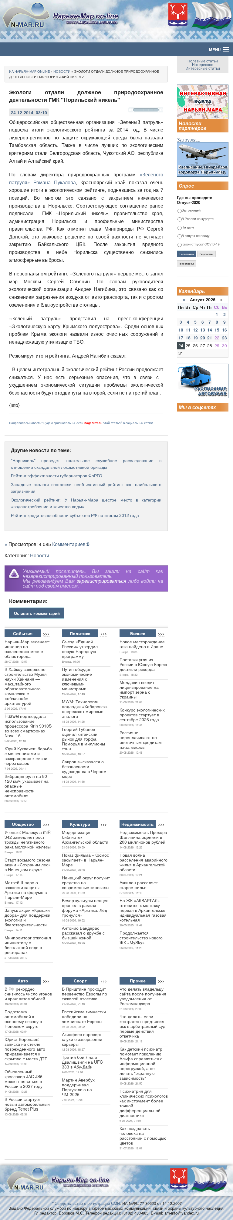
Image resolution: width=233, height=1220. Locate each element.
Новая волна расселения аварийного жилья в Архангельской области (143, 862)
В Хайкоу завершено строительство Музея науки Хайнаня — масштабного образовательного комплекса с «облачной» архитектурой (26, 686)
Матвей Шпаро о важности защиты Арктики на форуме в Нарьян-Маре (26, 889)
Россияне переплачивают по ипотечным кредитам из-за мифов (141, 739)
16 (224, 330)
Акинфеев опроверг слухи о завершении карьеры (82, 1039)
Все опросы (187, 263)
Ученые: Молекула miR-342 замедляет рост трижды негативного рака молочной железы (28, 839)
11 (188, 330)
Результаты (206, 254)
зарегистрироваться (101, 580)
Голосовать (187, 254)
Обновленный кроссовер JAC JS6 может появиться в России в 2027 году (23, 1078)
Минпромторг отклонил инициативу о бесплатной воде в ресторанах (28, 945)
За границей (191, 210)
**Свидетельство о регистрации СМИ (86, 1203)
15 (216, 330)
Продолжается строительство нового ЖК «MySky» (141, 937)
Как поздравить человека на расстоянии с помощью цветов (143, 1135)
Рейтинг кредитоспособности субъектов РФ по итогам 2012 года (75, 515)
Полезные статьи (202, 60)
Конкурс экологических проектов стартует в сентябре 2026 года (142, 714)
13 (202, 330)
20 (202, 338)
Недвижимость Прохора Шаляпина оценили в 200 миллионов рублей (143, 837)
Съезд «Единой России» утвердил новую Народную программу (80, 648)
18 (188, 338)
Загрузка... (188, 139)
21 (209, 338)
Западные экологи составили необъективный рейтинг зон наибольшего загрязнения (86, 487)
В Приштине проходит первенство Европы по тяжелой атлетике (84, 994)
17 (180, 338)
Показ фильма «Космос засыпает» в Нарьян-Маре (85, 860)
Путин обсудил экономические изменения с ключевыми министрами (77, 679)
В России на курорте (198, 219)
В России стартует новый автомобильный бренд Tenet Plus (27, 1104)
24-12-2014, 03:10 (29, 112)
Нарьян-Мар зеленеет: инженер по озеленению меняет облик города (27, 648)
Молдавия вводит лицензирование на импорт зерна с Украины (139, 689)
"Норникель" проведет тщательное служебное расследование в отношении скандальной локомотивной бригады (86, 463)
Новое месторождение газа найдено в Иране (142, 643)
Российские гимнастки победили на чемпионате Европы (84, 1016)
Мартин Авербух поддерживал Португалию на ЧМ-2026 (78, 1087)
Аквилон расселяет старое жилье (139, 884)
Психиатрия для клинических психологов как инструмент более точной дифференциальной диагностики (144, 1103)
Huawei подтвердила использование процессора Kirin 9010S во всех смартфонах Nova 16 (28, 725)
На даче (188, 227)
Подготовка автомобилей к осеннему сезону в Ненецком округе (23, 1018)
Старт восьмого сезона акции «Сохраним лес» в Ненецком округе (28, 864)
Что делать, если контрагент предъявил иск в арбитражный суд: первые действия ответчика (143, 1026)
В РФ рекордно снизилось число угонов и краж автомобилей (28, 994)
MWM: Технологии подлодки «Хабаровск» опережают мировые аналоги (85, 708)
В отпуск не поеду (196, 236)
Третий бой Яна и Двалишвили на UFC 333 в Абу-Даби (82, 1062)
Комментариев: (70, 544)
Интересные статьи (203, 68)
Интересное (202, 64)
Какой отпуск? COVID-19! (201, 244)
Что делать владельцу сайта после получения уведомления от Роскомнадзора (143, 996)
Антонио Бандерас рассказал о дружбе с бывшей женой (83, 933)
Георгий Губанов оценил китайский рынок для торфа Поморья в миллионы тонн (83, 739)
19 (195, 338)
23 (224, 338)
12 (195, 330)
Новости (39, 555)
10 (180, 330)
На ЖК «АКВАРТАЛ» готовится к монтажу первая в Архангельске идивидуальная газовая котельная (143, 910)
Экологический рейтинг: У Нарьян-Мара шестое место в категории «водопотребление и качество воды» (86, 503)
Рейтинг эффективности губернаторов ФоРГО (56, 475)
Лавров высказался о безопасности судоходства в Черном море (84, 768)
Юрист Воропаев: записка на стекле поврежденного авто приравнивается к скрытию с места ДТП (26, 1049)
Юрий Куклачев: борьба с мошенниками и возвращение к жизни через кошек (28, 755)
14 (209, 330)
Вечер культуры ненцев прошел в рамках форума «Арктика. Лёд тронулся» (85, 907)
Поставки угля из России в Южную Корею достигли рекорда (143, 664)
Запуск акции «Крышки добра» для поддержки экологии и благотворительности (27, 917)
